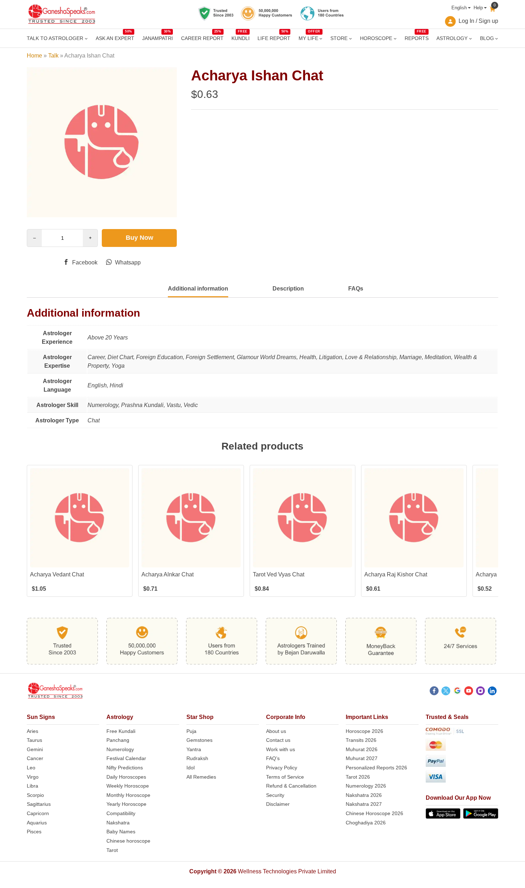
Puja (191, 731)
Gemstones (199, 740)
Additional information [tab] (198, 289)
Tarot (112, 850)
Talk (53, 56)
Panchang (117, 740)
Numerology (120, 749)
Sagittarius (39, 804)
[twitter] (445, 691)
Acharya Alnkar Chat (167, 574)
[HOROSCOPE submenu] (395, 38)
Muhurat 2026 (362, 749)
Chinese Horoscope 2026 (374, 813)
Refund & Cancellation (291, 786)
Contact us (278, 740)
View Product (80, 561)
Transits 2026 (361, 740)
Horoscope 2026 (364, 731)
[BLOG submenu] (496, 38)
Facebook (84, 262)
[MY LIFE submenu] (320, 38)
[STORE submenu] (350, 38)
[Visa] (462, 777)
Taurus (34, 740)
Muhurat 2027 (362, 758)
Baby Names (120, 831)
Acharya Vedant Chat (57, 574)
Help (478, 7)
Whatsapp (127, 262)
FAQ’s (273, 758)
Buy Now (139, 237)
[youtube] (468, 691)
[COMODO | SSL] (462, 733)
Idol (190, 767)
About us (276, 731)
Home (34, 56)
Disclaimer (278, 804)
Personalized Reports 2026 (376, 767)
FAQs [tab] (355, 289)
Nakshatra (118, 822)
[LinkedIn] (492, 691)
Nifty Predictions (124, 767)
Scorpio (35, 795)
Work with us (280, 749)
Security (275, 795)
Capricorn (38, 813)
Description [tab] (288, 289)
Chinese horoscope (128, 841)
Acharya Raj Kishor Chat (395, 574)
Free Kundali (120, 731)
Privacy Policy (281, 767)
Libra (32, 786)
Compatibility (120, 813)
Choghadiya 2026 (366, 822)
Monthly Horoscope (128, 795)
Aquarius (37, 822)
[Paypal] (462, 762)
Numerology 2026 (366, 786)
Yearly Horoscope (126, 804)
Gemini (35, 749)
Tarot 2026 (358, 777)
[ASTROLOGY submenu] (470, 38)
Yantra (193, 749)
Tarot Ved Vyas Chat (278, 574)
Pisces (34, 831)
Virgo (33, 777)
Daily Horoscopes (126, 777)
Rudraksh (197, 758)
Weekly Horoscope (127, 786)
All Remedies (201, 777)
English (459, 7)
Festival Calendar (126, 758)
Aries (32, 731)
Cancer (35, 758)
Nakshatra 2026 (364, 795)
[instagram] (480, 691)
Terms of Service (285, 777)
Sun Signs (41, 717)
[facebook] (434, 691)
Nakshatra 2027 (364, 804)
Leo (31, 767)
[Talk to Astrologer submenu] (86, 38)
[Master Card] (462, 746)
